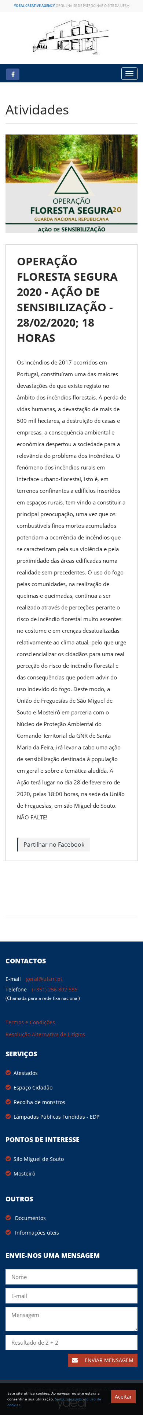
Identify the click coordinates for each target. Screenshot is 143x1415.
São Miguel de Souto (39, 1158)
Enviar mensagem (108, 1360)
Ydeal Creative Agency (34, 5)
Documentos (30, 1218)
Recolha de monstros (39, 1102)
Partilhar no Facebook (53, 845)
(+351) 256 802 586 (54, 989)
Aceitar (123, 1396)
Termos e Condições (30, 1022)
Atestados (26, 1072)
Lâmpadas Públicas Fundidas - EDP (56, 1116)
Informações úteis (36, 1232)
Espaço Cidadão (33, 1087)
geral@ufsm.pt (44, 978)
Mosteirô (24, 1173)
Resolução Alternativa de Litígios (45, 1034)
